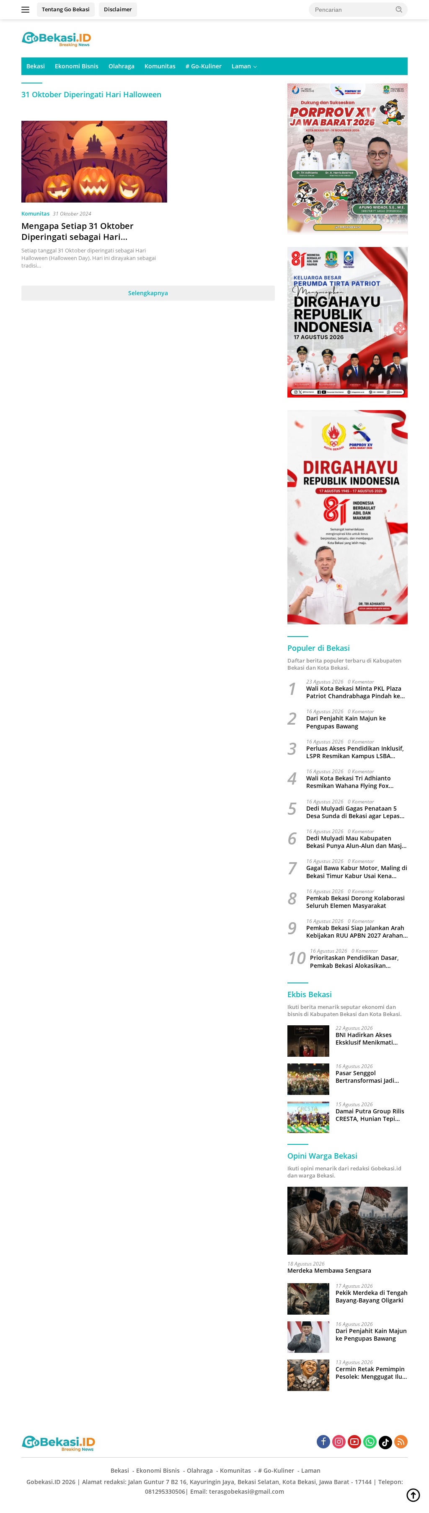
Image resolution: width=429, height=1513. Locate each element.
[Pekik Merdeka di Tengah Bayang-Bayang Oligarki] (308, 1299)
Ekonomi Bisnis (76, 66)
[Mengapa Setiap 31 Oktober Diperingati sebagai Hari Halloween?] (94, 162)
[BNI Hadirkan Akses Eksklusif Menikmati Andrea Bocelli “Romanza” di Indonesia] (308, 1041)
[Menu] (27, 10)
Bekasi (35, 66)
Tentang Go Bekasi (66, 9)
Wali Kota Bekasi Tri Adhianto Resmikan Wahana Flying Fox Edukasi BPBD (348, 782)
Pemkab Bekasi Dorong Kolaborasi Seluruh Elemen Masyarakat (355, 902)
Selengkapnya (148, 293)
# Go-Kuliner (204, 66)
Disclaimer (118, 9)
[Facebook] (323, 1442)
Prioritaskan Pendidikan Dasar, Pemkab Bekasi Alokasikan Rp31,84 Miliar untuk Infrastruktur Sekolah (354, 961)
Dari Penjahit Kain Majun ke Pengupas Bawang (346, 722)
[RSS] (401, 1442)
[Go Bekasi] (57, 38)
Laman (241, 66)
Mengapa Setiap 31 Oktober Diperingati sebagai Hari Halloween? (77, 236)
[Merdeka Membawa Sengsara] (347, 1221)
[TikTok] (385, 1442)
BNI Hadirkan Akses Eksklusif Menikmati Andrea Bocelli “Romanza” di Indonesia (370, 1038)
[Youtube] (354, 1442)
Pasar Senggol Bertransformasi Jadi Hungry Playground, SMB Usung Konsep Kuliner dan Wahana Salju (372, 1076)
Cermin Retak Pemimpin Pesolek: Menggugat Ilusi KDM (371, 1372)
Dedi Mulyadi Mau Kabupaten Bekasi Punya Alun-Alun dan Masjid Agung (356, 842)
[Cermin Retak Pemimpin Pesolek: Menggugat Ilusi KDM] (308, 1375)
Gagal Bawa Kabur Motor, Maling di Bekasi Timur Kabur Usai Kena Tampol (356, 871)
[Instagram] (339, 1442)
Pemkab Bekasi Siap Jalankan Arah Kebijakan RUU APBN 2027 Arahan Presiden (355, 931)
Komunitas (160, 66)
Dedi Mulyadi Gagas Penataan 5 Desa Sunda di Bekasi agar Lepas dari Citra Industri (353, 812)
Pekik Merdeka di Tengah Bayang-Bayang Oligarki (372, 1296)
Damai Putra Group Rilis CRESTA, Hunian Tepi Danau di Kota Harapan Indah (370, 1115)
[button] (399, 9)
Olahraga (121, 66)
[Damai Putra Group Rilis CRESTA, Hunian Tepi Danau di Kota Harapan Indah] (308, 1117)
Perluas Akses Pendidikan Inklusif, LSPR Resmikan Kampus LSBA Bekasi (355, 752)
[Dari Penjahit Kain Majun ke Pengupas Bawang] (308, 1337)
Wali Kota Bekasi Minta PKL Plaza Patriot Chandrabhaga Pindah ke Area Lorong (353, 692)
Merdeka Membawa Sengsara (329, 1270)
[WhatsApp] (370, 1442)
